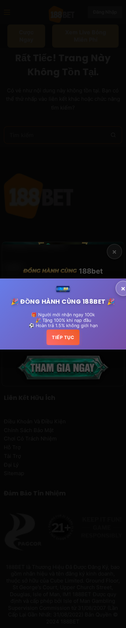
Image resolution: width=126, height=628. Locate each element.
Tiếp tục (63, 337)
